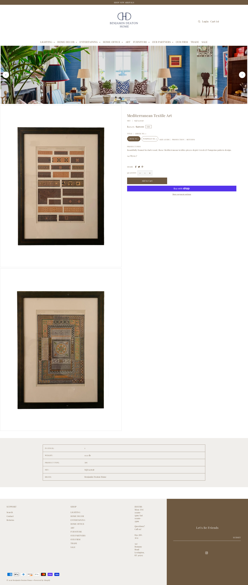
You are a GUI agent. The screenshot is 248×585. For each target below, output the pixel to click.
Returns (10, 520)
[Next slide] (242, 75)
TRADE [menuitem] (195, 42)
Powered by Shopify (42, 580)
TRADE (74, 543)
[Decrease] (140, 173)
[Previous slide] (6, 75)
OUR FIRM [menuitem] (182, 42)
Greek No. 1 (134, 139)
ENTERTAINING (89, 42)
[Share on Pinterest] (142, 167)
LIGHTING (75, 512)
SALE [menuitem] (205, 42)
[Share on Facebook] (136, 167)
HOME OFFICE (77, 524)
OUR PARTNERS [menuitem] (161, 42)
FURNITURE (140, 42)
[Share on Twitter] (139, 167)
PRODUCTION (178, 139)
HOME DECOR (66, 42)
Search (10, 512)
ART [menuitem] (128, 42)
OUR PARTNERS (78, 535)
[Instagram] (206, 552)
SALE (73, 547)
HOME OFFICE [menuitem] (112, 42)
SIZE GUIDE (165, 139)
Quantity (131, 173)
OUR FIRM (75, 539)
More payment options (181, 194)
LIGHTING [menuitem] (46, 42)
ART (72, 527)
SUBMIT (237, 537)
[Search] (199, 21)
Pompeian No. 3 (150, 139)
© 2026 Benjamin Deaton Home (20, 580)
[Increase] (149, 173)
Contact (10, 516)
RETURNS (191, 139)
